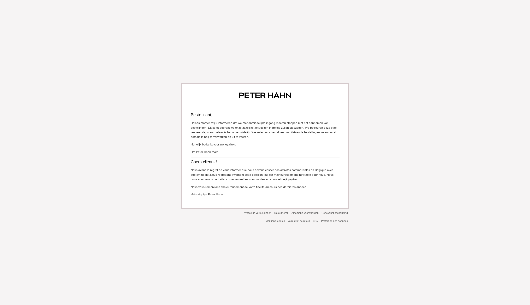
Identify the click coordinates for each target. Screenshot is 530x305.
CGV (315, 221)
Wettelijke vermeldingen (257, 213)
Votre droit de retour (299, 221)
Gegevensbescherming (335, 213)
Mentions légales (275, 221)
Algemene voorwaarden (305, 213)
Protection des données (334, 221)
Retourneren (281, 213)
